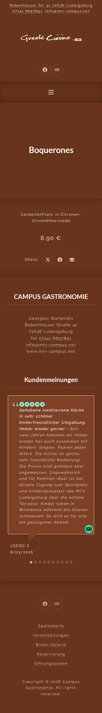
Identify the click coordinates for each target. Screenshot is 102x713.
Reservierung (51, 654)
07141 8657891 (28, 11)
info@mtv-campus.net (67, 11)
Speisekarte (51, 626)
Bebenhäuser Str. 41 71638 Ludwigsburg (51, 5)
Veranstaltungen (51, 635)
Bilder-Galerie (51, 645)
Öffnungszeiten (51, 663)
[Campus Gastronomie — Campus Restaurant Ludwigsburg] (51, 38)
